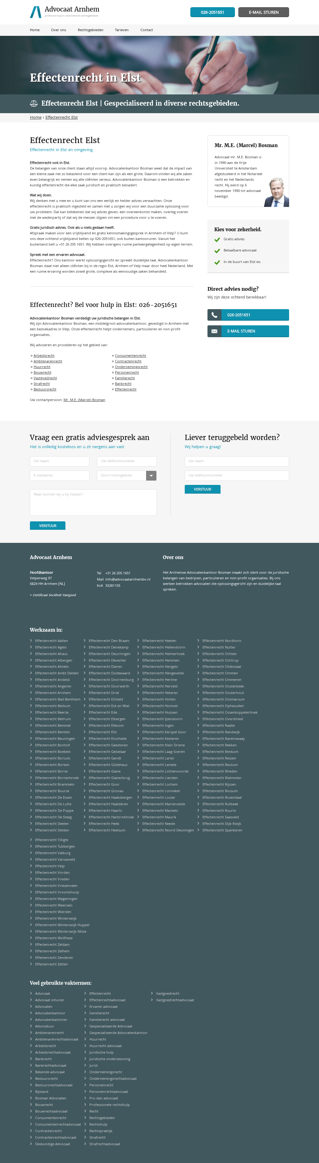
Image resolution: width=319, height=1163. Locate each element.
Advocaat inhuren (49, 1000)
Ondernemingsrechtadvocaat (113, 1079)
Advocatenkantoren (51, 1020)
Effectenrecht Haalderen (108, 804)
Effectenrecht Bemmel (53, 726)
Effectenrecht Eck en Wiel (109, 706)
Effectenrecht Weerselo (54, 906)
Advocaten (43, 1007)
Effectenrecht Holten (159, 700)
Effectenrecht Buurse (52, 791)
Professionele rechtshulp (109, 1105)
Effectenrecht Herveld (160, 687)
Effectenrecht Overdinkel (222, 719)
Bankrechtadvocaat (50, 1066)
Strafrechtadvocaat (104, 1144)
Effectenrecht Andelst (52, 680)
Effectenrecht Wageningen (56, 899)
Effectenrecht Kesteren (160, 739)
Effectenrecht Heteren (160, 693)
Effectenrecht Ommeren (221, 680)
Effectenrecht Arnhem (53, 693)
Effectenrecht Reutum (220, 765)
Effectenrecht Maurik (159, 818)
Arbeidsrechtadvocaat (53, 1053)
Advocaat (42, 994)
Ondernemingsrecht (131, 367)
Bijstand (41, 1092)
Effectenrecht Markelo (160, 811)
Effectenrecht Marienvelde (163, 804)
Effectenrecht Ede (103, 713)
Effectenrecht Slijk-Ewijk (221, 824)
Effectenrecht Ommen (220, 674)
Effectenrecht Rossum (220, 791)
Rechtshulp (98, 1125)
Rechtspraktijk (100, 1131)
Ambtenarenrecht (48, 362)
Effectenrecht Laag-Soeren (163, 752)
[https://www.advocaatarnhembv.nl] (67, 12)
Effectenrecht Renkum (220, 752)
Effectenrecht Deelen (52, 824)
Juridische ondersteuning (109, 1059)
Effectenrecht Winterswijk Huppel (62, 925)
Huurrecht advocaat (105, 1046)
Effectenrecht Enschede (107, 739)
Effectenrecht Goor (104, 785)
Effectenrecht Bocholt (52, 746)
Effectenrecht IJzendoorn (162, 719)
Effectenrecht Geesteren (108, 746)
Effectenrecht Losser (158, 798)
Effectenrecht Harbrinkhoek (111, 818)
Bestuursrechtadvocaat (54, 1086)
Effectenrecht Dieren (105, 667)
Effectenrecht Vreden (52, 880)
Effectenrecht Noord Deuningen (168, 831)
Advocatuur (44, 1027)
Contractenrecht (128, 362)
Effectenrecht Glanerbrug (109, 778)
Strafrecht (42, 384)
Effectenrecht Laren (158, 759)
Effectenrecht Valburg (52, 853)
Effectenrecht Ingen (158, 726)
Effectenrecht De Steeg (53, 818)
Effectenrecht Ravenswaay (223, 739)
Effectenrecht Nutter (219, 648)
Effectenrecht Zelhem (52, 952)
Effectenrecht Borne (51, 772)
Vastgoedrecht (45, 378)
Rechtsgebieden (102, 1118)
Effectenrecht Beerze (52, 713)
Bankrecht (123, 384)
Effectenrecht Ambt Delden (57, 674)
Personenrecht (127, 373)
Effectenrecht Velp (50, 866)
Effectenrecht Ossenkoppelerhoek (230, 713)
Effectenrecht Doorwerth (109, 687)
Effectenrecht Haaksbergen (110, 798)
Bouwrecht (42, 373)
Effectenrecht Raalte (218, 726)
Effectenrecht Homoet (160, 706)
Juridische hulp (101, 1053)
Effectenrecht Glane (105, 772)
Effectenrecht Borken (52, 765)
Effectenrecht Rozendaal (222, 798)
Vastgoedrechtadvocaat (175, 1000)
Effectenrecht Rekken (219, 746)
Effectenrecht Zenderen (54, 958)
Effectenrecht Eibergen (107, 719)
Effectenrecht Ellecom (106, 726)
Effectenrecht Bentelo (52, 732)
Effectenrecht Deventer (107, 661)
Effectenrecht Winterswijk (56, 919)
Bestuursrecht (45, 390)
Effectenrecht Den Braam (109, 641)
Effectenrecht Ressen (219, 759)
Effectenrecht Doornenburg (111, 680)
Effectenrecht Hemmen (160, 661)
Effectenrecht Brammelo (54, 785)
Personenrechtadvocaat (108, 1092)
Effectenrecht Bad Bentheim (57, 700)
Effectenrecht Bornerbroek (57, 778)
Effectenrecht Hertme (159, 680)
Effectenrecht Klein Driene (163, 746)
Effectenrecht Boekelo (53, 752)
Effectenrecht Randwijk (221, 732)
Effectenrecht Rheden (219, 772)
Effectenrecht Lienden (160, 778)
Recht (93, 1112)
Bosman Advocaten (50, 1099)
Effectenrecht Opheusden (223, 706)
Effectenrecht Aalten (51, 641)
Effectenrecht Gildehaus (108, 765)
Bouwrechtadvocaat (51, 1112)
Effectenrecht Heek (104, 824)
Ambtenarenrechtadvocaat (57, 1040)
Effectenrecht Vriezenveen (56, 886)
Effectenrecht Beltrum (53, 719)
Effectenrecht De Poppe (54, 811)
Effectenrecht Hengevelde (163, 674)
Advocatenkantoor (50, 1014)
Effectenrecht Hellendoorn (163, 648)
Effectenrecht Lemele (159, 765)
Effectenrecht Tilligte (51, 840)
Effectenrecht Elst (103, 732)
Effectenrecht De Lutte (53, 804)
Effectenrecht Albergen (53, 661)
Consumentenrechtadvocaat (58, 1125)
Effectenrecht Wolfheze (54, 938)
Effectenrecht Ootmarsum (223, 700)
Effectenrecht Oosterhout (223, 693)
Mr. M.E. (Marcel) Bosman (84, 400)
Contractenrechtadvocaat (55, 1138)
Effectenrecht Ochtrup (220, 661)
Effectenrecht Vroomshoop (57, 893)
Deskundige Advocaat (52, 1144)
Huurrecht (42, 367)
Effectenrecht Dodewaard (109, 674)
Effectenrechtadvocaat (107, 1000)
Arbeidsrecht (44, 356)
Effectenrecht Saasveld (220, 818)
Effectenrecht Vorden (52, 873)
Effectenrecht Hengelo (160, 667)
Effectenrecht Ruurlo (219, 811)
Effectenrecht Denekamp (109, 648)
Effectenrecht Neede (158, 824)
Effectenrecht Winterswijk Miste (60, 932)
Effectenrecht (125, 390)
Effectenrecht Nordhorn (221, 641)
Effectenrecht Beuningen (55, 739)
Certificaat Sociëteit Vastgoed (54, 595)
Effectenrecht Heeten (159, 641)
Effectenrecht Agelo (51, 648)
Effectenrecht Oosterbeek (223, 687)
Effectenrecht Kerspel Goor (164, 732)
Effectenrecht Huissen (160, 713)
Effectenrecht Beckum (52, 706)
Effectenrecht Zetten (51, 965)
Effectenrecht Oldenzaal (221, 667)
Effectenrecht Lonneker (161, 791)
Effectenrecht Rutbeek (220, 804)
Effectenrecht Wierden (53, 912)
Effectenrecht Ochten (219, 654)
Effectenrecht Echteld (106, 700)
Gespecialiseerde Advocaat (110, 1027)
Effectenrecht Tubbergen (55, 847)
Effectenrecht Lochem (160, 785)
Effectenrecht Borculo (52, 759)
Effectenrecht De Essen (53, 798)
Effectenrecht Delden (52, 831)
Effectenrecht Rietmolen (221, 778)
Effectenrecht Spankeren (222, 831)
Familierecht (125, 378)
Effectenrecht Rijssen (219, 785)
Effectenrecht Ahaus (51, 654)
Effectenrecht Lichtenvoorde (165, 772)
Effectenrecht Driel (104, 693)
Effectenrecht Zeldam (52, 945)
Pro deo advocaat (103, 1099)
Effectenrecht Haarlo (105, 811)
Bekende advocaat (50, 1072)
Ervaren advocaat (103, 1007)
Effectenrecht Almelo (52, 667)
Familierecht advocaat (107, 1020)
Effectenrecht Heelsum (107, 831)
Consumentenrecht (130, 356)
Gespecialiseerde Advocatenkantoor (118, 1033)
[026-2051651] (212, 12)
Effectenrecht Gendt (105, 759)
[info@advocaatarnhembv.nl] (263, 12)
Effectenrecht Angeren (53, 687)
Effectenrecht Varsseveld (55, 860)
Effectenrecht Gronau (106, 791)
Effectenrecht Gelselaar (107, 752)
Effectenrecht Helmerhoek (163, 654)
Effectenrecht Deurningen (110, 654)
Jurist (93, 1066)
